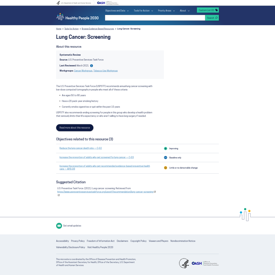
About (183, 11)
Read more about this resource (75, 128)
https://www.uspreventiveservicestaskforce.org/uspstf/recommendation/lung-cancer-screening (105, 192)
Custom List (206, 10)
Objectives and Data (115, 11)
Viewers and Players (158, 241)
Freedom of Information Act (101, 241)
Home (58, 29)
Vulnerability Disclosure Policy (70, 247)
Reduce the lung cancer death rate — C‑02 (81, 148)
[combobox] (155, 18)
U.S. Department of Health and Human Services (75, 3)
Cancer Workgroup (83, 71)
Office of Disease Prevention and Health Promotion (107, 3)
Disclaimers (122, 241)
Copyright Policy (138, 241)
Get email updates (72, 226)
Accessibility (62, 241)
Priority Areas (164, 11)
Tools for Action (142, 11)
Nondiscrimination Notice (183, 241)
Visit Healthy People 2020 (100, 247)
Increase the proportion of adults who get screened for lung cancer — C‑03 (97, 157)
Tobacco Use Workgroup (105, 71)
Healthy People (77, 17)
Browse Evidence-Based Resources (98, 29)
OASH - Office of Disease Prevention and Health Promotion (205, 263)
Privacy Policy (78, 241)
